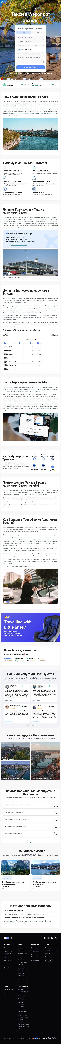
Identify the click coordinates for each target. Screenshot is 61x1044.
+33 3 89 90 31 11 (14, 243)
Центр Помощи (8, 989)
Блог (5, 964)
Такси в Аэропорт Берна (8, 759)
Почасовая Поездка (37, 32)
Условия (47, 953)
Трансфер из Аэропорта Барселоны (21, 1004)
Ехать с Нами (35, 960)
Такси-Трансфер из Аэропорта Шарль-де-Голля (23, 1017)
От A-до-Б (23, 32)
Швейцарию (21, 228)
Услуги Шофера (22, 953)
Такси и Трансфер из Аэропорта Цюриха (42, 778)
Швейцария (25, 8)
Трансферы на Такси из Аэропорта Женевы (13, 778)
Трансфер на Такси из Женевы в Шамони (16, 805)
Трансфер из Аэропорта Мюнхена (21, 997)
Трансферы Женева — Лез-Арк (13, 833)
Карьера (6, 957)
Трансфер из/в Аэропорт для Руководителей (22, 981)
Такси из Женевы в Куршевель (13, 812)
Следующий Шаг (30, 67)
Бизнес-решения (36, 948)
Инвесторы (7, 960)
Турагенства (35, 951)
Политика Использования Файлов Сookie (49, 959)
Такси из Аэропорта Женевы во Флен (15, 826)
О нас (5, 948)
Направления (8, 967)
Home (19, 8)
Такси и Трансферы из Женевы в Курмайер (17, 819)
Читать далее (8, 700)
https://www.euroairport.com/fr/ (19, 245)
